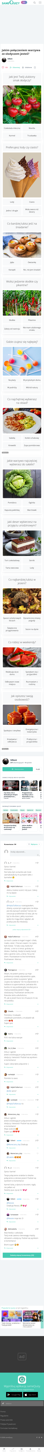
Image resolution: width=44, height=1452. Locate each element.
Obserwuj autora (19, 769)
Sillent (10, 59)
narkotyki (11, 1074)
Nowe (4, 1450)
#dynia (22, 810)
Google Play (16, 1395)
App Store (32, 1395)
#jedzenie (30, 810)
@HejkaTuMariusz (14, 905)
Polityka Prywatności (8, 1424)
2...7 (9, 863)
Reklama (8, 1404)
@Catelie (10, 1157)
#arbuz (5, 810)
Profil (38, 769)
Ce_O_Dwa (12, 1048)
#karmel (38, 810)
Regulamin (4, 1416)
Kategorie (21, 1450)
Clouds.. (11, 1011)
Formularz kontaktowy (8, 1428)
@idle (9, 1091)
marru (10, 1034)
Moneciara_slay (14, 1114)
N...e (10, 1168)
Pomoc (3, 1411)
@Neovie (10, 1203)
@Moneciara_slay (13, 1144)
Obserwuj (16, 67)
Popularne (13, 1450)
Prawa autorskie (6, 1420)
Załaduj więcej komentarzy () (22, 1255)
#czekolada (14, 810)
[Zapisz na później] (35, 67)
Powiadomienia (30, 1450)
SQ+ (24, 2)
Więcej (39, 1450)
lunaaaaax (14, 1215)
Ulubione (28, 67)
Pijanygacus (12, 970)
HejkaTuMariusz (16, 886)
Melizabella (12, 1229)
